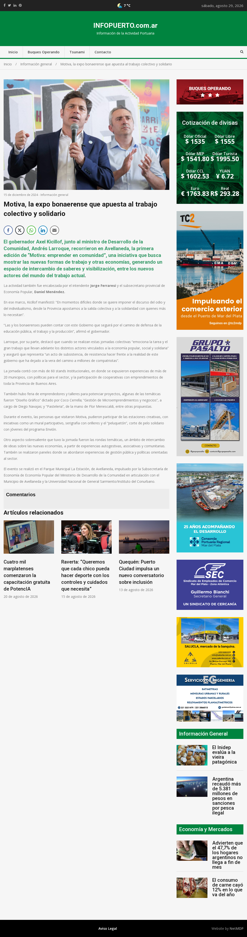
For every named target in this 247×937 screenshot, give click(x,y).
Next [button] (164, 562)
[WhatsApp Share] (31, 230)
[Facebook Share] (8, 230)
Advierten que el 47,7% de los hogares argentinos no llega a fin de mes (227, 855)
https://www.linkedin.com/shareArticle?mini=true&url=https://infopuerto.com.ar (15, 5)
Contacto (103, 51)
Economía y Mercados (206, 829)
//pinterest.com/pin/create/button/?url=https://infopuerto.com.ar (20, 5)
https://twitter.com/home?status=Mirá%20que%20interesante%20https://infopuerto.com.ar (9, 5)
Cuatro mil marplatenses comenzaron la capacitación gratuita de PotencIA (27, 575)
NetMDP (236, 928)
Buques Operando (44, 51)
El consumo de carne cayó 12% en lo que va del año (227, 887)
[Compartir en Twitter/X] (19, 230)
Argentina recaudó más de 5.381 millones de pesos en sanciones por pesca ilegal (226, 796)
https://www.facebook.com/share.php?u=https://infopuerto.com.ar (5, 5)
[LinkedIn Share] (43, 230)
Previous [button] (8, 562)
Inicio (13, 51)
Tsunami (77, 51)
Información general (54, 195)
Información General (203, 734)
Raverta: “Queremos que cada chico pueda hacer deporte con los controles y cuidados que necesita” (85, 575)
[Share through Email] (54, 230)
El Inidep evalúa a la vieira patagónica (224, 754)
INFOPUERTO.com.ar (125, 25)
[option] (29, 559)
